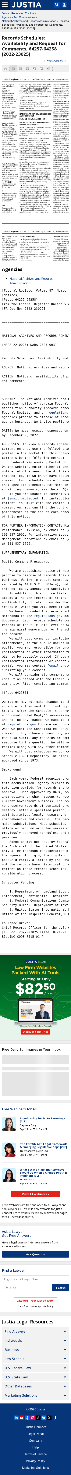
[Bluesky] (43, 1418)
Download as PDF (56, 61)
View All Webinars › (35, 1194)
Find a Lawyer (13, 1270)
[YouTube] (22, 1418)
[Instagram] (32, 1418)
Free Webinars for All (19, 1109)
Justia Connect (36, 1427)
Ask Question (35, 1254)
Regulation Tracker (22, 13)
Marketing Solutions (21, 1395)
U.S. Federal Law (18, 1368)
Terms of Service (35, 1454)
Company (35, 1440)
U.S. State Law (16, 1377)
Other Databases (18, 1386)
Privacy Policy (35, 1461)
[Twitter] (49, 1418)
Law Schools (14, 1358)
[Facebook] (27, 1418)
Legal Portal (35, 1433)
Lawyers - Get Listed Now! (35, 1300)
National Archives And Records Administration (29, 20)
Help (35, 1447)
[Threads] (38, 1418)
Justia (5, 13)
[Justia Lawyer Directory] (54, 1418)
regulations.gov (48, 616)
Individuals (13, 1340)
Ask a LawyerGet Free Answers (16, 1233)
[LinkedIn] (16, 1418)
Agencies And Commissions (18, 17)
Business (12, 1349)
